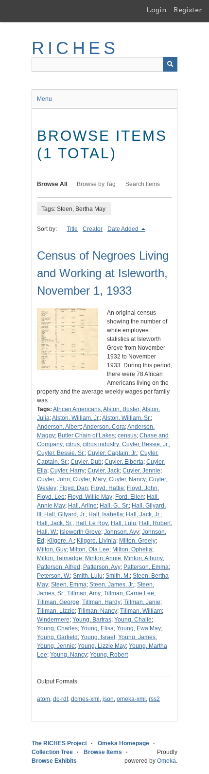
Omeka (166, 760)
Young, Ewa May (139, 628)
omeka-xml (131, 699)
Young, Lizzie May (102, 645)
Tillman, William (141, 610)
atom (43, 699)
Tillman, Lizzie (56, 610)
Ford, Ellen (129, 496)
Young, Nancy (68, 654)
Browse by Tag (96, 184)
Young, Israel (98, 637)
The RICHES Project (59, 743)
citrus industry (101, 444)
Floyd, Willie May (90, 496)
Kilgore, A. (60, 540)
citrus (73, 444)
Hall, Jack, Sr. (54, 523)
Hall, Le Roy (91, 523)
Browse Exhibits (54, 760)
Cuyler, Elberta (123, 461)
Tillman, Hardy (101, 602)
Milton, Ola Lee (89, 549)
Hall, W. (47, 532)
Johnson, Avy (121, 532)
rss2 (154, 699)
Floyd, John (142, 488)
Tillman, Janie (141, 602)
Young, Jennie (56, 645)
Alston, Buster (121, 409)
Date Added (123, 229)
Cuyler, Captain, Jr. (112, 453)
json (108, 699)
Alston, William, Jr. (76, 418)
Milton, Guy (52, 549)
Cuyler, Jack (103, 470)
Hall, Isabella (105, 514)
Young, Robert (109, 654)
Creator (93, 229)
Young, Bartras (91, 619)
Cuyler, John (53, 479)
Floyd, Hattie (107, 488)
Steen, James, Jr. (111, 584)
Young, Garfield (57, 637)
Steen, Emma (69, 584)
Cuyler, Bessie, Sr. (61, 453)
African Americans (77, 409)
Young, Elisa (97, 628)
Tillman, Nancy (97, 610)
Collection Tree (52, 752)
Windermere (53, 619)
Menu (44, 98)
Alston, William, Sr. (126, 418)
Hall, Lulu (123, 523)
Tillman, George (58, 602)
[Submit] (170, 64)
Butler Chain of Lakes (86, 435)
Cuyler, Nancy (127, 479)
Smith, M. (117, 575)
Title (72, 229)
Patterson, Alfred (58, 567)
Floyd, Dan (73, 488)
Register (188, 10)
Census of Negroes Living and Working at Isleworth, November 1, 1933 (103, 273)
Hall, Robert (155, 523)
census (127, 435)
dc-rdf (60, 699)
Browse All (52, 184)
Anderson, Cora (104, 426)
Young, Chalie (133, 619)
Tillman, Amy (84, 593)
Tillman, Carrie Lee (129, 593)
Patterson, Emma (146, 567)
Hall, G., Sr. (114, 505)
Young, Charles (57, 628)
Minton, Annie (103, 558)
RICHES (75, 48)
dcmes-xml (85, 699)
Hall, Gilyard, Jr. (65, 514)
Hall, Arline (82, 505)
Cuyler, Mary (89, 479)
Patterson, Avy (102, 567)
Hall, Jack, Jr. (143, 514)
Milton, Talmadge (59, 558)
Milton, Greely (137, 540)
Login (156, 10)
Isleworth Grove (80, 532)
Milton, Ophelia (132, 549)
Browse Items (103, 752)
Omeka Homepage (123, 743)
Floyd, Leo (51, 496)
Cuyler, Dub (86, 461)
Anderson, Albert (59, 426)
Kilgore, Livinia (96, 540)
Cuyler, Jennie (141, 470)
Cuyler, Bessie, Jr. (145, 444)
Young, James (137, 637)
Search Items (142, 184)
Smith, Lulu (88, 575)
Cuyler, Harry (67, 470)
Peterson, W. (53, 575)
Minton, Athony (143, 558)
